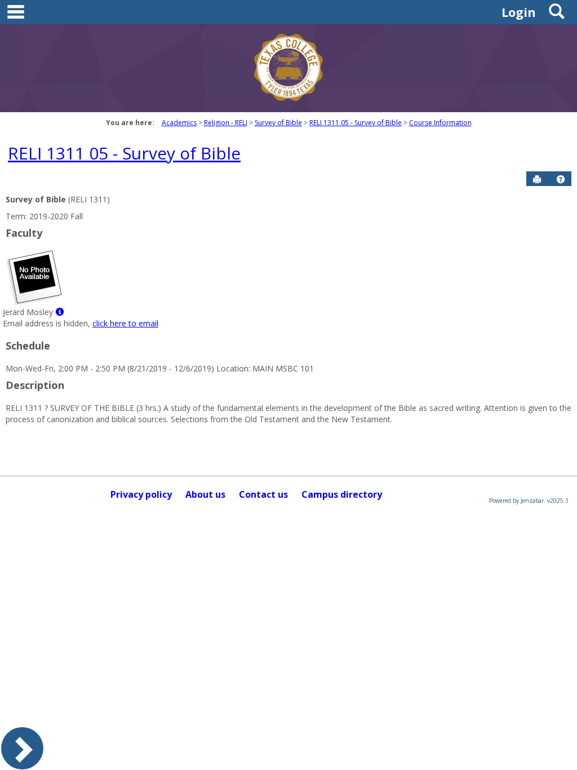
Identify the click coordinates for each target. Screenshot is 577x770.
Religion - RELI (225, 122)
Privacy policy (141, 494)
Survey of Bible (278, 122)
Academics (179, 122)
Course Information (440, 122)
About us (205, 494)
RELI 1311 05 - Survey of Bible (355, 122)
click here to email (125, 323)
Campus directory (341, 494)
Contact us (263, 494)
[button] (560, 179)
